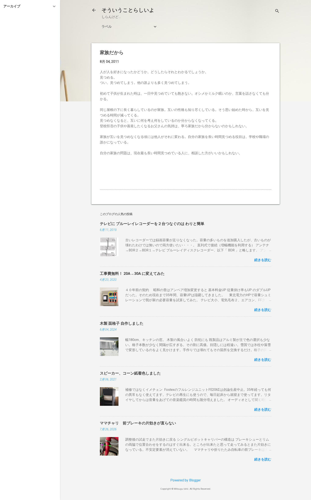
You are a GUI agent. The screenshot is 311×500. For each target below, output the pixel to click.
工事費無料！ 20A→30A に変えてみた (132, 273)
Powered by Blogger (185, 480)
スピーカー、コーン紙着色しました (130, 373)
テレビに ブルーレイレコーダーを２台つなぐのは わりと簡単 (152, 223)
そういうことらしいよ (128, 10)
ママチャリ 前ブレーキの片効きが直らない (138, 423)
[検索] (277, 11)
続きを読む (262, 260)
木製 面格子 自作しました (121, 323)
